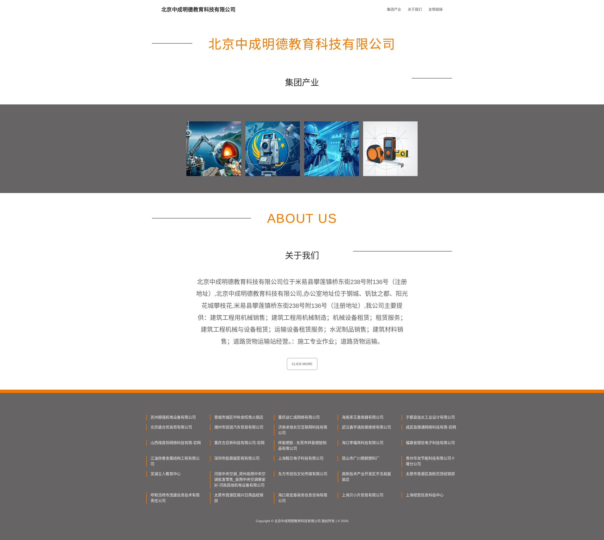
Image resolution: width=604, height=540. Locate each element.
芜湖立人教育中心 (166, 474)
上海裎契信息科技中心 (425, 495)
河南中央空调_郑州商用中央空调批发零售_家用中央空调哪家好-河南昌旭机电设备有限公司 (239, 479)
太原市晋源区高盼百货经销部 (430, 474)
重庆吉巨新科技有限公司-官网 (239, 443)
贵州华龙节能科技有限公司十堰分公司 (430, 461)
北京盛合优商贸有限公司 (171, 427)
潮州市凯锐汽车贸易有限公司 (238, 427)
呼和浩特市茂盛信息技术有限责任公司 (175, 498)
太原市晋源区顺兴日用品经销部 (238, 498)
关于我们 (415, 9)
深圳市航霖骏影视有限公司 (237, 458)
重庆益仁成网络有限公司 (299, 417)
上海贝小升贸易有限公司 (362, 495)
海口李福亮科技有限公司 (362, 443)
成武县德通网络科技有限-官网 (431, 427)
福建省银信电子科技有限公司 (430, 443)
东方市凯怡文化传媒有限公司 (302, 474)
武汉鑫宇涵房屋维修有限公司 (366, 427)
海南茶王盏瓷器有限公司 (362, 417)
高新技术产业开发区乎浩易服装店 (366, 477)
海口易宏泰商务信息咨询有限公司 (302, 498)
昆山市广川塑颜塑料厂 (361, 458)
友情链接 (435, 9)
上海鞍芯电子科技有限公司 (300, 458)
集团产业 (394, 9)
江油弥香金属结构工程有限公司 (175, 461)
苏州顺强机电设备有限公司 (173, 417)
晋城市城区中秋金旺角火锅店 (238, 417)
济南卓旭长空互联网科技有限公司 (302, 430)
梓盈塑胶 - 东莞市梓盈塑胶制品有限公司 (302, 445)
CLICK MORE (302, 364)
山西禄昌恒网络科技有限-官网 (176, 443)
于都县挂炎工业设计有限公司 (430, 417)
